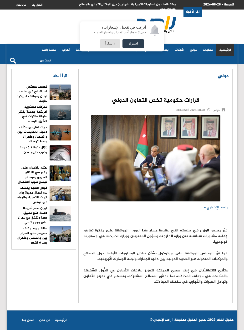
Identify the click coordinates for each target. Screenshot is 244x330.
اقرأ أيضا (60, 76)
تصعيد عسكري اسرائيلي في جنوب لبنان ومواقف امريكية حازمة (31, 94)
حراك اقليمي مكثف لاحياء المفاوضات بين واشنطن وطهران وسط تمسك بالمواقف (44, 137)
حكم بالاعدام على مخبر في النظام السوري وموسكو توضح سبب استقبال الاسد (44, 177)
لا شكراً (110, 43)
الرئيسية (225, 50)
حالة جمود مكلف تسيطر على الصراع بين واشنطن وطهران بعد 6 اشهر (32, 235)
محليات (208, 50)
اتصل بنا (37, 5)
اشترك (133, 43)
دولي (193, 50)
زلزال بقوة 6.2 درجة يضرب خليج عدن (33, 150)
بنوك (165, 50)
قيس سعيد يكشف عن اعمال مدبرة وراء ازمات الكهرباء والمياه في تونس (32, 195)
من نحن (21, 5)
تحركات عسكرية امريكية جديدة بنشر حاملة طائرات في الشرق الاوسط (32, 114)
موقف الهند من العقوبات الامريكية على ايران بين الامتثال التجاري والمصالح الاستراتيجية (127, 6)
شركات (179, 50)
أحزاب (66, 50)
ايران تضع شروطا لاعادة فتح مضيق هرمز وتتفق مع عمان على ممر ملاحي (32, 215)
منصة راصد (49, 50)
